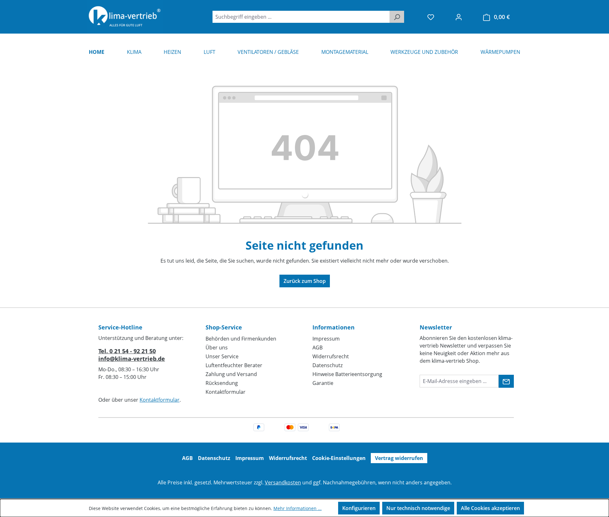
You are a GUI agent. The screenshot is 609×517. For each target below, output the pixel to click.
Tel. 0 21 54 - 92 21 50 (127, 351)
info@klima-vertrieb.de (131, 358)
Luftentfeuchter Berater (234, 365)
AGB (317, 347)
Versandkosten (283, 482)
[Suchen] (397, 17)
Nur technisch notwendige (418, 508)
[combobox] (301, 17)
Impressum (326, 338)
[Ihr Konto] (458, 16)
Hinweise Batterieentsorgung (347, 374)
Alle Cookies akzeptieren (490, 508)
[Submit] (506, 381)
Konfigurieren (359, 508)
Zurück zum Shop (305, 281)
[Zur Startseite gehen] (124, 17)
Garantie (322, 383)
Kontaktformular (160, 399)
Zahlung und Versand (231, 374)
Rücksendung (222, 383)
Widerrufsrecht (330, 356)
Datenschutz (327, 365)
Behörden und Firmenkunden (241, 338)
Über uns (217, 347)
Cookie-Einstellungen (339, 458)
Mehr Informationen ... (297, 508)
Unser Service (222, 356)
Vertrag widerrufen (399, 458)
